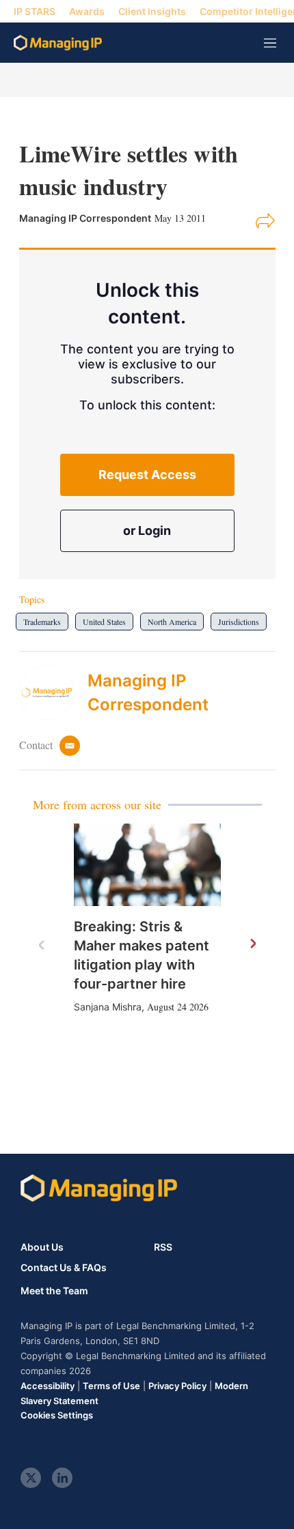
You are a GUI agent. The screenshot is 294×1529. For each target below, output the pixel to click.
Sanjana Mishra (108, 1007)
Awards (87, 11)
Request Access (147, 474)
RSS (163, 1247)
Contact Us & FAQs (64, 1267)
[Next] (252, 944)
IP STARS (34, 11)
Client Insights (152, 11)
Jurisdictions (238, 621)
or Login (147, 530)
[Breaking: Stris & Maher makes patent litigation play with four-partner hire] (147, 865)
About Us (42, 1247)
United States (104, 621)
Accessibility (48, 1385)
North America (172, 621)
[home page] (58, 42)
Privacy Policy (177, 1385)
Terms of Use (111, 1385)
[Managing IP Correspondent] (53, 692)
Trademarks (42, 621)
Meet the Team (54, 1291)
